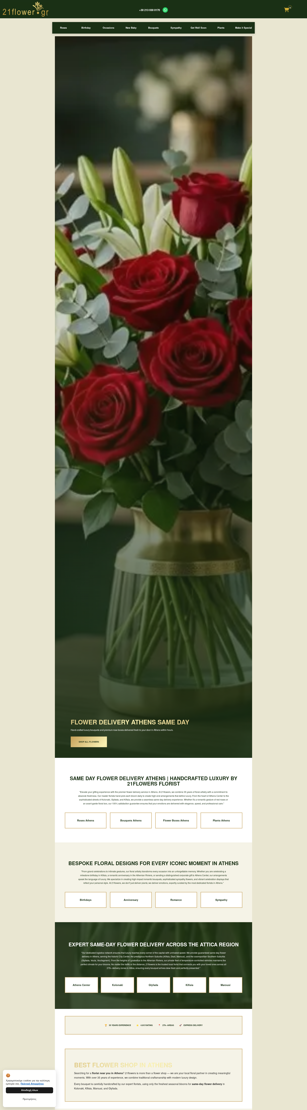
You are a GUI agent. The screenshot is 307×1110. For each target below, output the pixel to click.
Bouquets (153, 27)
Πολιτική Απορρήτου (32, 1083)
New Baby (131, 27)
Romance (176, 900)
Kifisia (189, 985)
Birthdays (85, 900)
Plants (220, 27)
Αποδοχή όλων (29, 1090)
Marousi (225, 985)
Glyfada (153, 985)
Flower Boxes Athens (176, 820)
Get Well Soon (198, 27)
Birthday (86, 27)
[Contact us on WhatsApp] (165, 10)
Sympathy (176, 27)
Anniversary (131, 900)
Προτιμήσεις (29, 1099)
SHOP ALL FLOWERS (89, 741)
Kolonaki (117, 985)
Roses (63, 27)
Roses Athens (85, 820)
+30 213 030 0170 (149, 10)
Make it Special (243, 27)
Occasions (108, 27)
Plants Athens (221, 820)
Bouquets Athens (131, 820)
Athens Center (81, 985)
